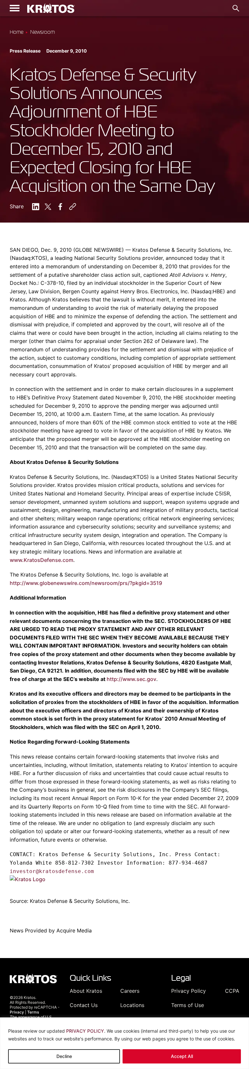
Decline (64, 1056)
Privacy (17, 1012)
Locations (132, 1005)
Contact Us (84, 1005)
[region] (124, 1043)
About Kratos (86, 991)
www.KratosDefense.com (41, 560)
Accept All (182, 1056)
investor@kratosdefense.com (52, 871)
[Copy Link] (72, 206)
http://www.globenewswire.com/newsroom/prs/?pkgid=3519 (86, 583)
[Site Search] (235, 8)
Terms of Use (187, 1005)
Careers (129, 991)
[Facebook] (60, 206)
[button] (14, 8)
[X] (48, 206)
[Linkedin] (35, 206)
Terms (33, 1012)
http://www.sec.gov (131, 679)
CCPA (232, 991)
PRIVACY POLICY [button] (85, 1031)
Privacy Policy (188, 991)
